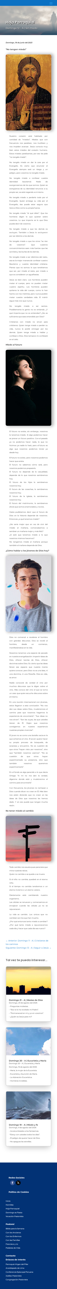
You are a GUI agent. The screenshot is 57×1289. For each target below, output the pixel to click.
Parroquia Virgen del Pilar (17, 1264)
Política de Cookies (19, 1192)
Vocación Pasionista (14, 1216)
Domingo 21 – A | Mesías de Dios (26, 1000)
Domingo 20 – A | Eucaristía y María (27, 1060)
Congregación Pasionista (17, 1279)
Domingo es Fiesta (14, 1212)
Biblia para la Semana (15, 1229)
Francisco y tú (12, 1244)
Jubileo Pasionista (13, 1276)
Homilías (9, 1205)
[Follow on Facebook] (12, 1182)
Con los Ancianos (13, 1232)
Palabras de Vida (13, 1248)
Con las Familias (13, 1240)
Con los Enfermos (13, 1236)
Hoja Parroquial (12, 1208)
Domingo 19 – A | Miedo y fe (23, 1125)
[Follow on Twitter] (18, 1182)
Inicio (8, 1201)
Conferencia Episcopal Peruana (19, 1272)
